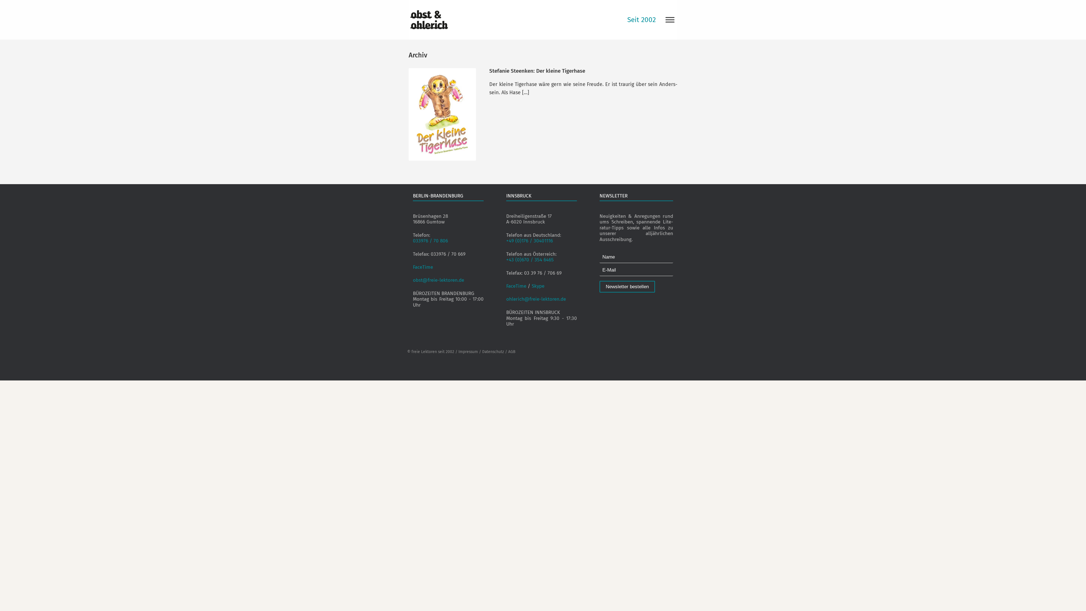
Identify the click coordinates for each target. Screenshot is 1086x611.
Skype (538, 286)
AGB (511, 351)
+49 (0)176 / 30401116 (529, 241)
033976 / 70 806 (430, 241)
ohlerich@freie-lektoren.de (536, 299)
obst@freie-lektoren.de (438, 280)
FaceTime (423, 267)
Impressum (468, 351)
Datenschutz (493, 351)
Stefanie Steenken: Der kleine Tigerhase (537, 71)
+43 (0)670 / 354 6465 (530, 260)
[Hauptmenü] (670, 19)
